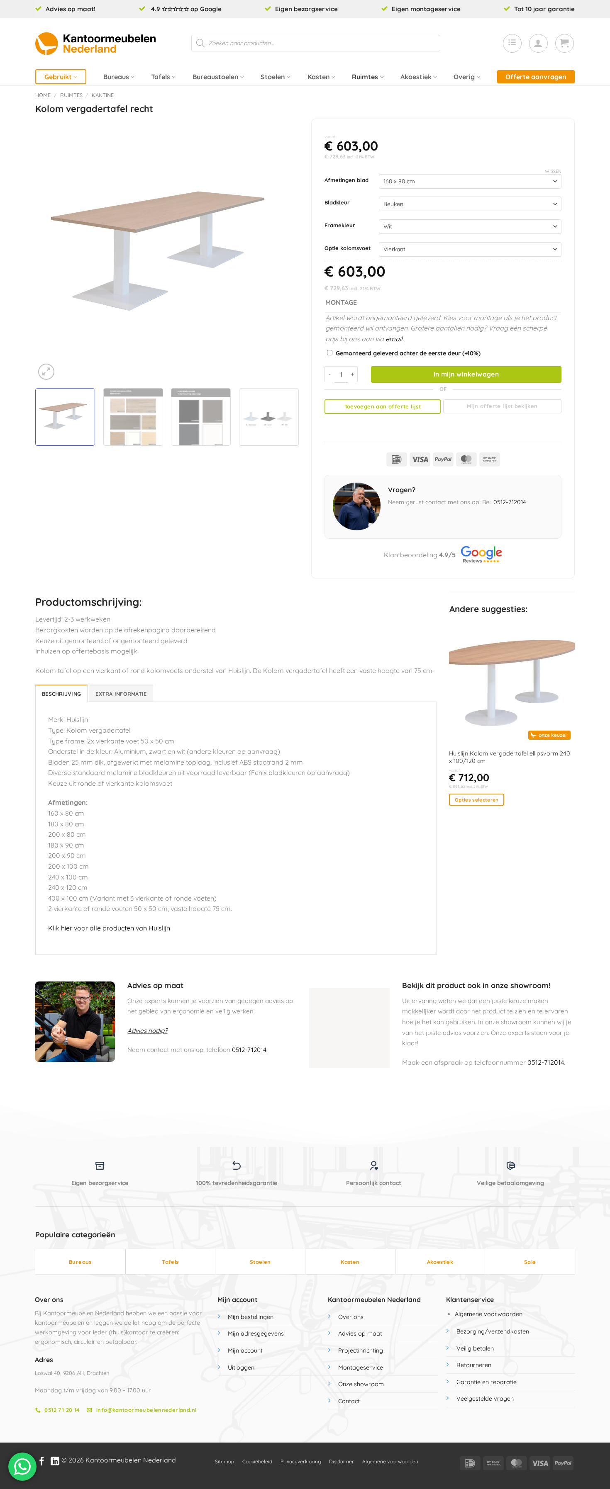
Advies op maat (360, 1333)
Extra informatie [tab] (120, 693)
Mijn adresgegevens (256, 1333)
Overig (464, 77)
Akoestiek (416, 77)
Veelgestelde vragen (485, 1398)
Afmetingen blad (346, 180)
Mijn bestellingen (250, 1317)
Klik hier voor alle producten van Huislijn (109, 928)
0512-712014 (509, 502)
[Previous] (51, 250)
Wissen (553, 171)
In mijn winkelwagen (466, 374)
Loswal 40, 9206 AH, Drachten (72, 1373)
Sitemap (224, 1461)
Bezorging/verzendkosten (492, 1331)
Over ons (351, 1317)
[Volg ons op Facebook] (41, 1462)
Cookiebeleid (257, 1461)
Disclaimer (341, 1461)
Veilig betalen (475, 1348)
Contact (349, 1401)
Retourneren (473, 1365)
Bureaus (116, 77)
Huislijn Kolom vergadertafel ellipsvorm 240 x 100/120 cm (509, 757)
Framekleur (340, 225)
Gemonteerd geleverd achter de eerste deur (408, 353)
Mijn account (245, 1350)
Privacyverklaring (301, 1461)
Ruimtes (365, 77)
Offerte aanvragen (535, 77)
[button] (538, 43)
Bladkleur (337, 203)
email (394, 339)
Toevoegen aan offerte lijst (382, 406)
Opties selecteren (477, 800)
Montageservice (360, 1367)
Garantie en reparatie (486, 1382)
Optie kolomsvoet (348, 248)
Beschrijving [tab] (61, 693)
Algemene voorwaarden (488, 1314)
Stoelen (273, 77)
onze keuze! (552, 735)
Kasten (318, 77)
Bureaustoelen (216, 77)
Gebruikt (58, 77)
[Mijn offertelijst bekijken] (512, 43)
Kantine (103, 95)
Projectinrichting (360, 1350)
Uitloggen (241, 1367)
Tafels (160, 77)
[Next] (283, 250)
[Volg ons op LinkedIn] (55, 1462)
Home (43, 95)
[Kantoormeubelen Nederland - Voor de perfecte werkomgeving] (95, 43)
